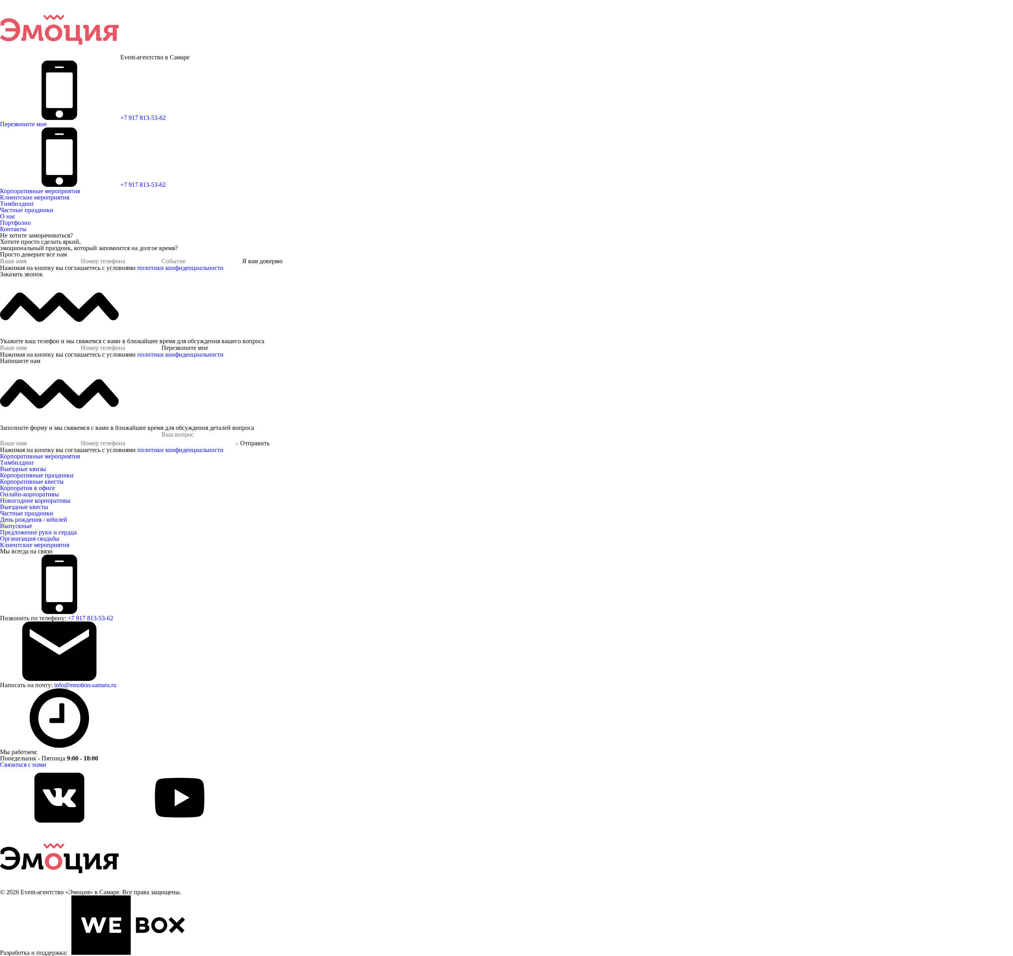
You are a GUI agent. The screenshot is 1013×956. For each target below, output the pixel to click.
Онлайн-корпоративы (29, 494)
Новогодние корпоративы (35, 500)
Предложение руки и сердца (38, 532)
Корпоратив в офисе (27, 488)
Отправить (254, 443)
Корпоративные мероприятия (40, 191)
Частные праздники (26, 210)
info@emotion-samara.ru (85, 685)
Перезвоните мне (23, 124)
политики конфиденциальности (180, 267)
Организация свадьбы (29, 538)
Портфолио (15, 222)
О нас (7, 216)
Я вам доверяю (262, 261)
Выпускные (16, 526)
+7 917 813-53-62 (143, 117)
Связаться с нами (23, 764)
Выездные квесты (24, 507)
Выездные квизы (23, 469)
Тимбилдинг (17, 203)
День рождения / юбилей (33, 519)
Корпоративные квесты (32, 481)
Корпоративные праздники (37, 475)
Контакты (13, 229)
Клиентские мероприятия (34, 197)
